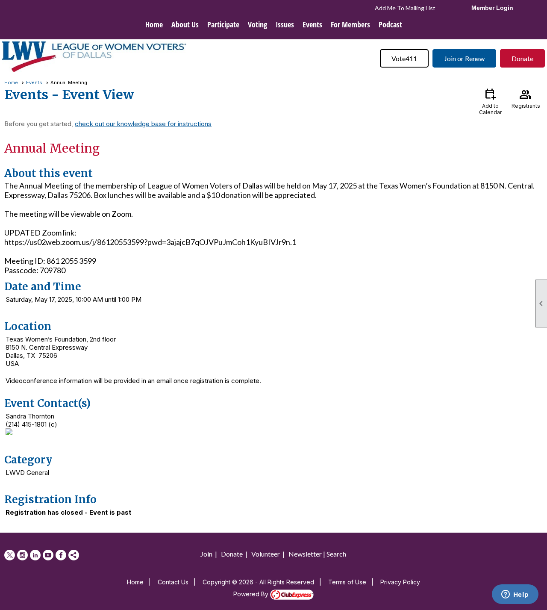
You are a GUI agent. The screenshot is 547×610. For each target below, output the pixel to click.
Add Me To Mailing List (405, 8)
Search (336, 554)
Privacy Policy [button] (400, 582)
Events (34, 82)
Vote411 (404, 58)
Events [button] (312, 24)
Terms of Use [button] (347, 582)
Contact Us (173, 582)
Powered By (251, 594)
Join (206, 554)
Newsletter (305, 554)
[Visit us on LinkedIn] (35, 555)
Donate (522, 58)
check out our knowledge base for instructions (143, 124)
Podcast (390, 24)
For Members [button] (350, 24)
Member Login (492, 7)
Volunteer (265, 554)
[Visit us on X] (9, 555)
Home (154, 24)
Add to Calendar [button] (490, 101)
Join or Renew (464, 58)
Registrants (526, 98)
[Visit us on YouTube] (48, 555)
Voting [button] (257, 24)
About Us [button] (185, 24)
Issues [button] (285, 24)
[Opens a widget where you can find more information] (514, 595)
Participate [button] (223, 24)
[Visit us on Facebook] (61, 555)
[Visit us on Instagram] (22, 555)
